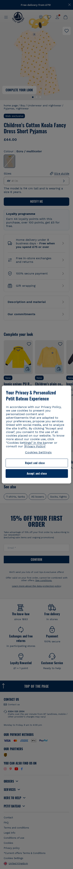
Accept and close (37, 473)
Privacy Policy (35, 446)
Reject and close (35, 463)
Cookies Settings (38, 452)
